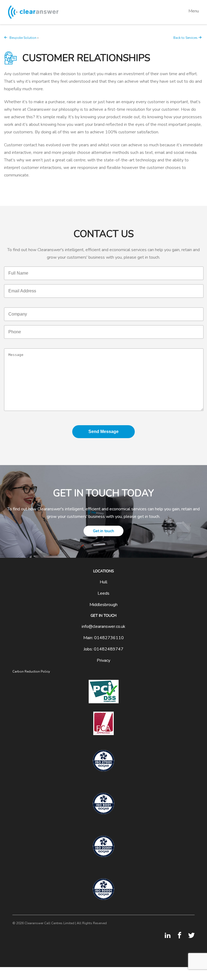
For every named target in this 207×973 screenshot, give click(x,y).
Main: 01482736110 (103, 638)
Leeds (103, 593)
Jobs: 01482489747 (103, 649)
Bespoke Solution (22, 38)
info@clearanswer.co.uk (103, 626)
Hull (103, 582)
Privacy (103, 660)
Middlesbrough (103, 605)
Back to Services (185, 38)
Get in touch (103, 531)
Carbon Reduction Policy (31, 671)
